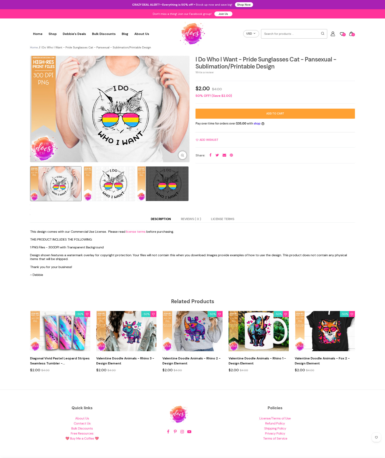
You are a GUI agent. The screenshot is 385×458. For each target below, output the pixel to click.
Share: (200, 155)
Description (161, 219)
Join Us (223, 14)
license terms (136, 232)
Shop (53, 34)
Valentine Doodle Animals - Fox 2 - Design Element (322, 360)
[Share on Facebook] (210, 155)
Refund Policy (275, 423)
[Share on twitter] (217, 155)
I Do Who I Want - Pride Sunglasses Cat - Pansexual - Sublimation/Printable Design (266, 63)
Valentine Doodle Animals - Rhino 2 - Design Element (191, 360)
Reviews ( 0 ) (191, 219)
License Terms (222, 219)
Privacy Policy (275, 433)
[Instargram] (182, 431)
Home (38, 34)
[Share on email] (224, 155)
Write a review (205, 72)
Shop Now (244, 4)
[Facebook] (168, 431)
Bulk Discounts (104, 34)
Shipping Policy (275, 428)
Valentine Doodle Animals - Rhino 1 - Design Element (257, 360)
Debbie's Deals (74, 34)
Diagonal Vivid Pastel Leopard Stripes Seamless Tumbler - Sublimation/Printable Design (60, 361)
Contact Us (82, 423)
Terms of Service (275, 438)
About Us (141, 34)
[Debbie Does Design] (192, 33)
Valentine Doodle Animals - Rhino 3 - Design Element (125, 360)
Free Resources (82, 433)
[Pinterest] (175, 431)
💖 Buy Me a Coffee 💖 (82, 438)
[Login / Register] (332, 33)
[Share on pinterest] (231, 155)
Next (185, 109)
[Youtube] (189, 431)
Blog (125, 34)
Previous (34, 109)
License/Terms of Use (275, 418)
